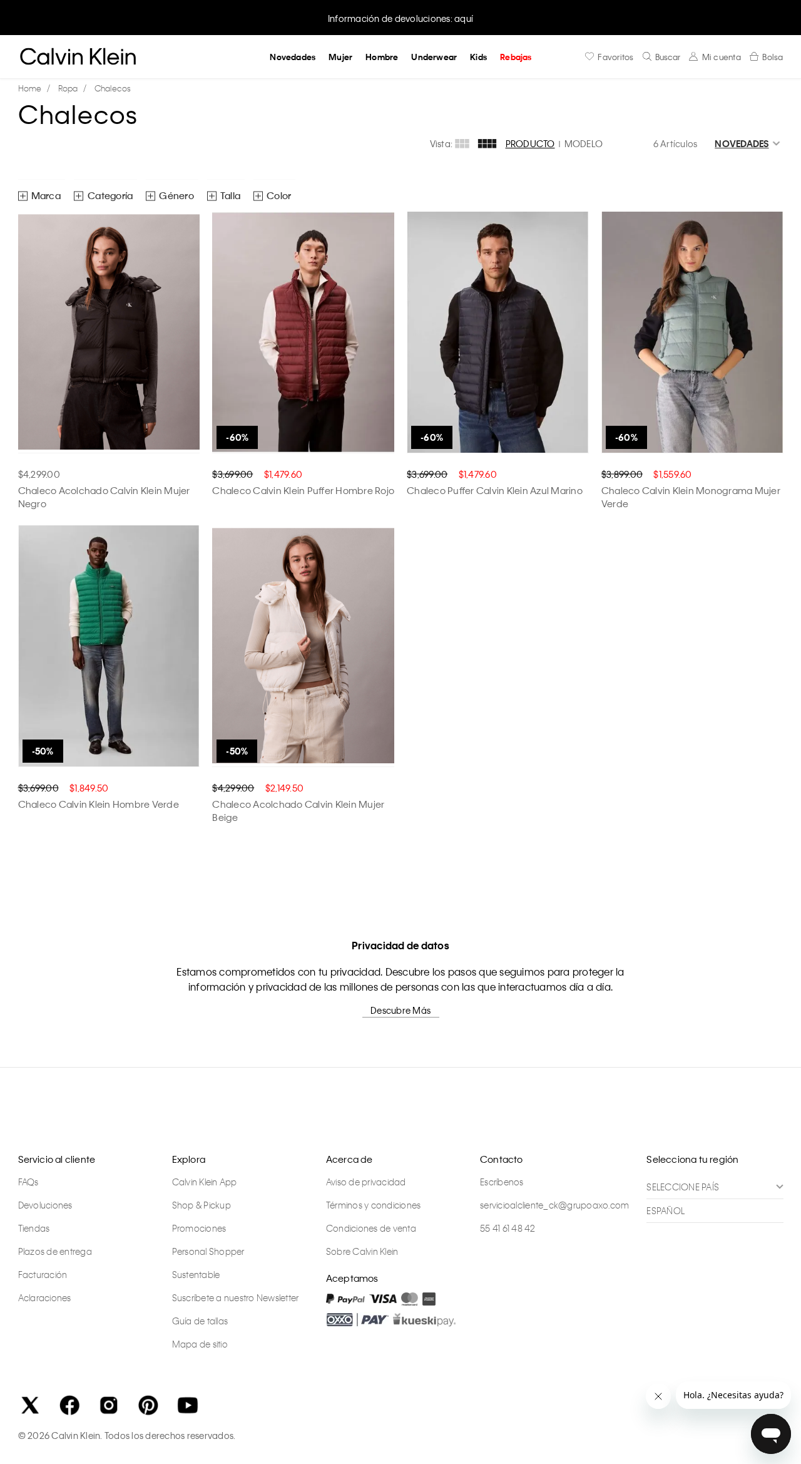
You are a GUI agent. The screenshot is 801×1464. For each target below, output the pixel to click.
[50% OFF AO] (109, 646)
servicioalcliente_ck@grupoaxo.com (554, 1204)
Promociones (199, 1228)
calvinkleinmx (33, 88)
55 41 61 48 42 (508, 1228)
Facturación (43, 1274)
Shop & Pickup (201, 1204)
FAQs (28, 1181)
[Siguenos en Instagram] (109, 1405)
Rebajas (515, 56)
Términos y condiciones (373, 1204)
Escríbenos (502, 1181)
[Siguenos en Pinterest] (148, 1405)
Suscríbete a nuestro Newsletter (235, 1297)
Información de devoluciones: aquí (400, 18)
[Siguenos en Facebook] (69, 1405)
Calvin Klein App (204, 1181)
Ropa (68, 88)
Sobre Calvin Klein (362, 1251)
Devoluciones (45, 1204)
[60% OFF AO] (303, 332)
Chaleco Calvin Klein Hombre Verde (98, 804)
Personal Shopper (208, 1251)
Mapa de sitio (200, 1343)
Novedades (292, 56)
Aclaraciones (44, 1297)
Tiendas (34, 1228)
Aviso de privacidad (366, 1181)
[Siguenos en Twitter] (30, 1405)
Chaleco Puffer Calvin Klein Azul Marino (495, 490)
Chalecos (112, 88)
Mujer (340, 56)
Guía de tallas (200, 1320)
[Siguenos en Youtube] (188, 1405)
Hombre (381, 56)
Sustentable (196, 1274)
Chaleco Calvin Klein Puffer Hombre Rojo (303, 490)
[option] (400, 17)
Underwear (434, 56)
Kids (478, 56)
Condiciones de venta (371, 1228)
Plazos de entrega (55, 1251)
